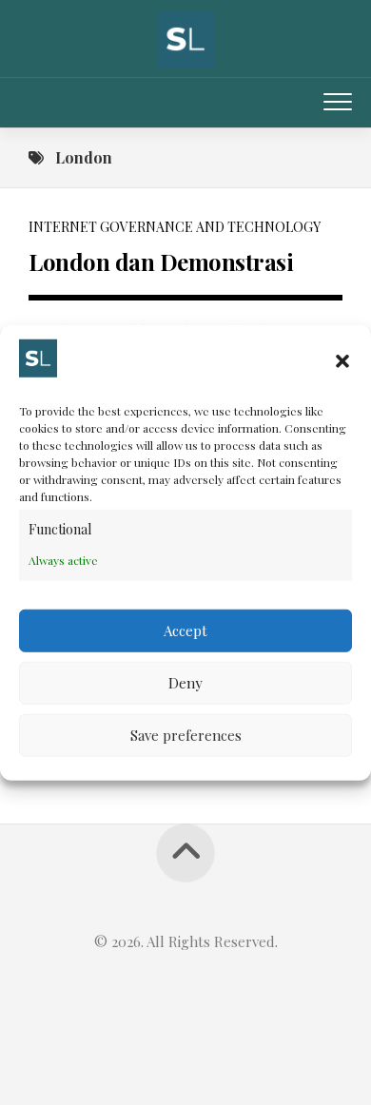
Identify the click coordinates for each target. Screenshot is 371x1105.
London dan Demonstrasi (161, 261)
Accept (185, 630)
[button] (342, 361)
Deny (185, 682)
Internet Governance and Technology (175, 227)
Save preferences (186, 735)
